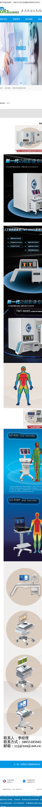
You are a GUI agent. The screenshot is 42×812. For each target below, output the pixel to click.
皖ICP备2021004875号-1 (10, 810)
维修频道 (16, 19)
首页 (1, 88)
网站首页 (3, 19)
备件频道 (29, 19)
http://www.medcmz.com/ (20, 796)
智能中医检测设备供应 (19, 88)
